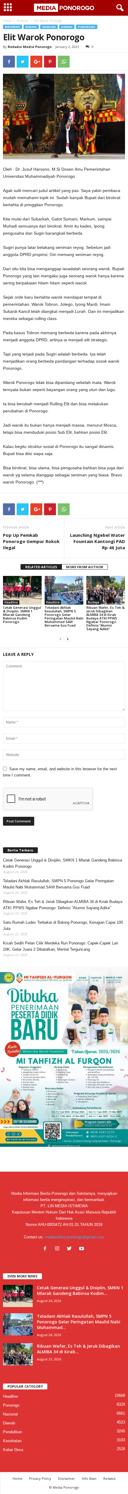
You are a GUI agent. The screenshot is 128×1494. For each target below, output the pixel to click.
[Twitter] (71, 1249)
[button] (118, 8)
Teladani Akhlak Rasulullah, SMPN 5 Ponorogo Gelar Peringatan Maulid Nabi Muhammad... (78, 1321)
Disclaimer (66, 1478)
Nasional (10, 1414)
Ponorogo (86, 27)
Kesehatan (12, 1441)
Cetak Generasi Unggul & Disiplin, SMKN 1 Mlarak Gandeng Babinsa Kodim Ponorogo (22, 614)
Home (7, 21)
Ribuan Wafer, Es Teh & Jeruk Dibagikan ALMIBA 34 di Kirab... (78, 1348)
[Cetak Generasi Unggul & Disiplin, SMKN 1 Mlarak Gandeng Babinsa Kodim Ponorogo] (22, 590)
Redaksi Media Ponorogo (29, 46)
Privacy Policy (40, 1478)
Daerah (66, 27)
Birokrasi (23, 21)
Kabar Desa (13, 1449)
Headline (49, 27)
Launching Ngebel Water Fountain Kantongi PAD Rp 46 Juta (97, 541)
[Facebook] (46, 1249)
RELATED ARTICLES (41, 567)
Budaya (31, 27)
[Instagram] (58, 1249)
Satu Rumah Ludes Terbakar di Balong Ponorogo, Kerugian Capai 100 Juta (63, 925)
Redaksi (109, 1478)
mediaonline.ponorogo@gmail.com (74, 1237)
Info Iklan (89, 1478)
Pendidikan (12, 1432)
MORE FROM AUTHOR (84, 567)
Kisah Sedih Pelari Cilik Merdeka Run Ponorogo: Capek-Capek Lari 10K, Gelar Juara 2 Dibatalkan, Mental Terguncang (60, 946)
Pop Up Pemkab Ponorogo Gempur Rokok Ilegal (31, 541)
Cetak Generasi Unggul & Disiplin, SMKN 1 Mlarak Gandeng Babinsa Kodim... (80, 1290)
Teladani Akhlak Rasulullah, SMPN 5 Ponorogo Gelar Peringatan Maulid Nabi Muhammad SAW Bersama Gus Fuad (64, 616)
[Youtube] (82, 1249)
